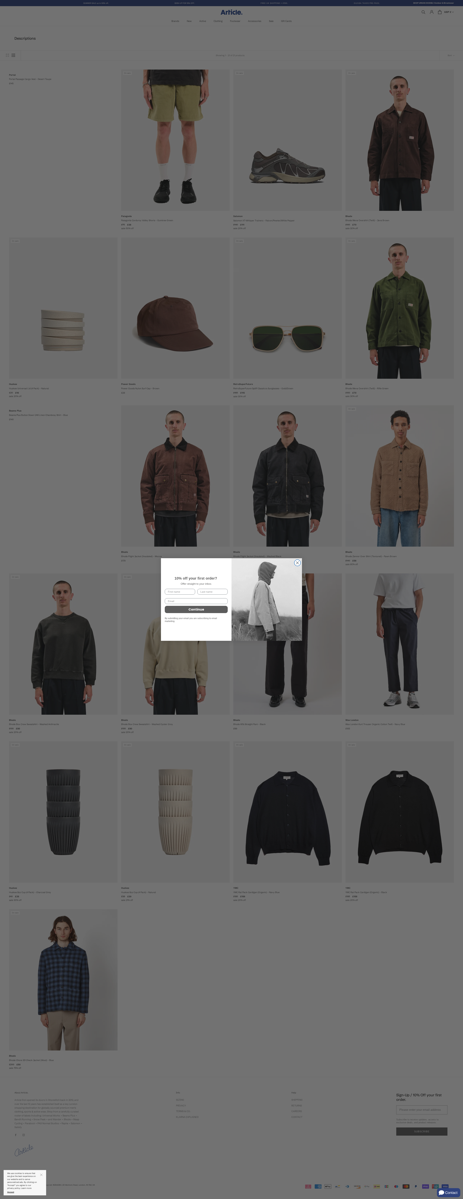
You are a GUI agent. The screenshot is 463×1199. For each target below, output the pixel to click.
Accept (10, 1192)
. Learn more (26, 1188)
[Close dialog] (297, 563)
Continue (196, 609)
